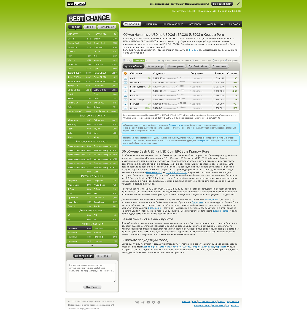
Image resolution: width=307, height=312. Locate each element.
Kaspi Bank (79, 202)
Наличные (79, 228)
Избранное (186, 60)
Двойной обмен (221, 210)
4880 (234, 91)
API (227, 305)
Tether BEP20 (79, 81)
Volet (79, 133)
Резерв (219, 73)
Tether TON (79, 85)
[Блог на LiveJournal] (153, 302)
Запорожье (197, 246)
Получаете (196, 73)
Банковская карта (79, 146)
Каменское (164, 246)
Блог (194, 301)
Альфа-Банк (79, 185)
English (221, 301)
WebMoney (79, 120)
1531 (235, 108)
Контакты (234, 24)
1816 (235, 82)
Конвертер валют (202, 305)
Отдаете (159, 73)
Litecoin (79, 51)
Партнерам (194, 24)
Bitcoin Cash (79, 43)
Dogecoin (79, 64)
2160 (234, 78)
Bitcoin (79, 39)
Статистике (197, 202)
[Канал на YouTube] (148, 302)
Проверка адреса (172, 24)
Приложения (218, 305)
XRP (79, 56)
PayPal (79, 128)
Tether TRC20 (79, 77)
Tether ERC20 (79, 73)
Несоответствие (203, 60)
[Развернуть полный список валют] (92, 245)
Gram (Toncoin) (79, 111)
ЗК (79, 219)
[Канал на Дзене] (158, 302)
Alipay (79, 137)
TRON (79, 98)
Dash (79, 68)
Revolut (79, 206)
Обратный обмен (169, 60)
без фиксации (175, 125)
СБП (79, 171)
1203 (234, 87)
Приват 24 (79, 197)
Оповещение (154, 208)
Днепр (187, 246)
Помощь (211, 24)
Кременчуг (176, 246)
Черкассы (220, 246)
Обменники (150, 24)
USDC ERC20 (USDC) (176, 172)
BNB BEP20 (79, 103)
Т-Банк (79, 189)
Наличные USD (154, 172)
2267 (234, 95)
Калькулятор (203, 140)
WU (79, 215)
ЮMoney (79, 124)
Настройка (233, 60)
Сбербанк (79, 180)
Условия (72, 308)
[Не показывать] (238, 4)
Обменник (136, 73)
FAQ (222, 24)
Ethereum (79, 47)
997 (235, 104)
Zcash (79, 94)
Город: (135, 60)
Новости (186, 301)
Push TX (235, 305)
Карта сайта (233, 301)
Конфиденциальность (88, 308)
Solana (79, 107)
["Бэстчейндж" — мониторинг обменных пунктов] (92, 15)
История (219, 60)
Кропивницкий (149, 246)
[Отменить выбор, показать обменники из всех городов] (146, 60)
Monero (79, 60)
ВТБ (79, 193)
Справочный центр (207, 301)
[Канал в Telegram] (142, 302)
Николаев (209, 246)
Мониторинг (132, 23)
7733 (234, 99)
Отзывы (232, 73)
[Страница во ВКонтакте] (137, 302)
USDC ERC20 (79, 90)
